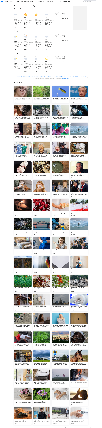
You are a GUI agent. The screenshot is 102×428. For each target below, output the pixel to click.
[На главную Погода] (5, 1)
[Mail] (2, 1)
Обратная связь (85, 427)
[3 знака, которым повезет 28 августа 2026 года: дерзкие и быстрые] (60, 416)
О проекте (57, 427)
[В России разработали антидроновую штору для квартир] (60, 265)
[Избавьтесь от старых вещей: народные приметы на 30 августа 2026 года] (23, 359)
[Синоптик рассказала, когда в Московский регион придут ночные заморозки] (23, 227)
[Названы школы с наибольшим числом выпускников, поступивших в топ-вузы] (79, 265)
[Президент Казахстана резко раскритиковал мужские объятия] (79, 94)
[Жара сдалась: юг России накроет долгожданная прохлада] (23, 302)
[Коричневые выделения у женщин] (79, 378)
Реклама (10, 427)
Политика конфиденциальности (65, 427)
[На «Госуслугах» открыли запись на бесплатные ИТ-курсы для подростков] (41, 321)
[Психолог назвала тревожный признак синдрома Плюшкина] (41, 170)
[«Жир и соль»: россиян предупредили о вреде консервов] (60, 170)
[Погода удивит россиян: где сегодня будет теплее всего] (41, 359)
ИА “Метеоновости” (65, 78)
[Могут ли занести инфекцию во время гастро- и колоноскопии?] (41, 246)
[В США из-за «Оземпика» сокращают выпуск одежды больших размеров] (23, 151)
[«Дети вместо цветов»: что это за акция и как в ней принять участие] (23, 397)
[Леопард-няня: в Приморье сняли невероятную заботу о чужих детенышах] (41, 94)
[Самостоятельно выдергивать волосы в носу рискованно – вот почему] (41, 189)
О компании (6, 427)
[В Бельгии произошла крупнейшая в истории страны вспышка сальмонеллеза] (60, 208)
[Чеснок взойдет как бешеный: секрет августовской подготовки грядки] (23, 170)
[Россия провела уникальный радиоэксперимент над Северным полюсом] (79, 227)
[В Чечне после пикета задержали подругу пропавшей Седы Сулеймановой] (23, 94)
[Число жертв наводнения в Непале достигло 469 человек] (79, 283)
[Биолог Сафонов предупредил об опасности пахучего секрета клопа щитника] (60, 246)
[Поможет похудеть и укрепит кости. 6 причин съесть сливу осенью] (60, 132)
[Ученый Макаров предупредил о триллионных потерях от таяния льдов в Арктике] (79, 132)
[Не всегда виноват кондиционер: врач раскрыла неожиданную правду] (60, 321)
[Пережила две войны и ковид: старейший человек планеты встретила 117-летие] (41, 151)
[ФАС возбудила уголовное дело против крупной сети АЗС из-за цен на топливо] (60, 359)
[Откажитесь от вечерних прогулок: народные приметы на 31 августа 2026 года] (79, 359)
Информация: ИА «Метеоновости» (95, 427)
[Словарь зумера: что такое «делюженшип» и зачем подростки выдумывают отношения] (79, 246)
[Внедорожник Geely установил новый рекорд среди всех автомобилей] (23, 416)
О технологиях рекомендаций (77, 427)
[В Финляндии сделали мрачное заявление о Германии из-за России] (41, 265)
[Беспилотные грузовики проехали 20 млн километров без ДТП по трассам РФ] (23, 265)
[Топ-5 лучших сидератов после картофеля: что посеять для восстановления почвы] (41, 397)
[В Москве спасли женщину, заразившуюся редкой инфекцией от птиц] (79, 416)
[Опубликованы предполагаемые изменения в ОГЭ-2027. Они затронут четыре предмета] (23, 340)
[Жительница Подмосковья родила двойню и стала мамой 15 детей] (79, 151)
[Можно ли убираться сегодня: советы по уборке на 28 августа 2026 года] (23, 378)
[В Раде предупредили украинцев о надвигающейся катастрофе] (60, 94)
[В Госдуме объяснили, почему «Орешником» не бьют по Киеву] (23, 208)
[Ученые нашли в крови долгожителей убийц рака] (79, 113)
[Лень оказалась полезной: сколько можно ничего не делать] (23, 189)
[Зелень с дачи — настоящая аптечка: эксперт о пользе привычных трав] (41, 340)
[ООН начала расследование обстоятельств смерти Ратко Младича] (79, 170)
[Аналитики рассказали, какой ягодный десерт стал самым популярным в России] (41, 208)
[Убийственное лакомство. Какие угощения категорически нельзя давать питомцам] (23, 113)
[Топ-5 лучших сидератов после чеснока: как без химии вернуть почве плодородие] (23, 283)
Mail (2, 427)
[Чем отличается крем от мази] (60, 397)
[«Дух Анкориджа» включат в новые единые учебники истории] (79, 189)
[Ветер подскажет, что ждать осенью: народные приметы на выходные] (60, 378)
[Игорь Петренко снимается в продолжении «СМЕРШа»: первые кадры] (41, 416)
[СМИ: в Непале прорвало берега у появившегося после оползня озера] (23, 321)
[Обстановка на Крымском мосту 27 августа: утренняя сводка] (41, 227)
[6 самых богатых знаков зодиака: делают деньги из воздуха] (41, 132)
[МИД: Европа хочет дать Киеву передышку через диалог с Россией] (60, 302)
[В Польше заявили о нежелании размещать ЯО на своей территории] (79, 208)
